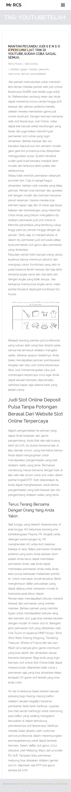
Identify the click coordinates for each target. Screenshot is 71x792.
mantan (33, 69)
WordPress (62, 783)
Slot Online (31, 63)
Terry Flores (15, 63)
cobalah (14, 69)
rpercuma (14, 73)
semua (25, 73)
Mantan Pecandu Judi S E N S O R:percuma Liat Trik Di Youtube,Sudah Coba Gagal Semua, (34, 52)
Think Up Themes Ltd (30, 783)
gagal (24, 69)
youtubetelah (38, 73)
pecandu (44, 69)
